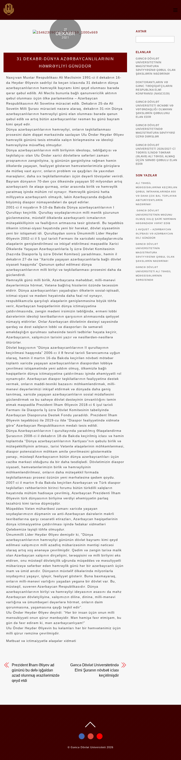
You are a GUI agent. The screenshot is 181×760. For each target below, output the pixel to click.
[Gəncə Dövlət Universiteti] (9, 13)
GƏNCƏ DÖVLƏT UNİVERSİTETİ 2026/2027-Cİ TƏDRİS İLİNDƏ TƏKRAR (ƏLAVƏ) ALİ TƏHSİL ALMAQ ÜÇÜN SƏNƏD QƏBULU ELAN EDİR (156, 154)
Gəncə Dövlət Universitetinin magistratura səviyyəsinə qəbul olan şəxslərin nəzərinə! (156, 66)
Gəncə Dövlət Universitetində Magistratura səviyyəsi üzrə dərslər (155, 131)
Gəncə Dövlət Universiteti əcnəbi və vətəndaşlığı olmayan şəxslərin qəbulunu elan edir (154, 109)
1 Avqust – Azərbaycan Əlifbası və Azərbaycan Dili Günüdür (154, 233)
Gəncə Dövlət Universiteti (88, 747)
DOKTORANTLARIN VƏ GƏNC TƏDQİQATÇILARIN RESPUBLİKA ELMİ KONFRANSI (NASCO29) (154, 88)
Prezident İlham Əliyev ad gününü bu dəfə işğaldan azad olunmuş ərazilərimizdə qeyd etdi (35, 673)
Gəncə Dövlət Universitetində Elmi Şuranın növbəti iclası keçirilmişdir (94, 670)
